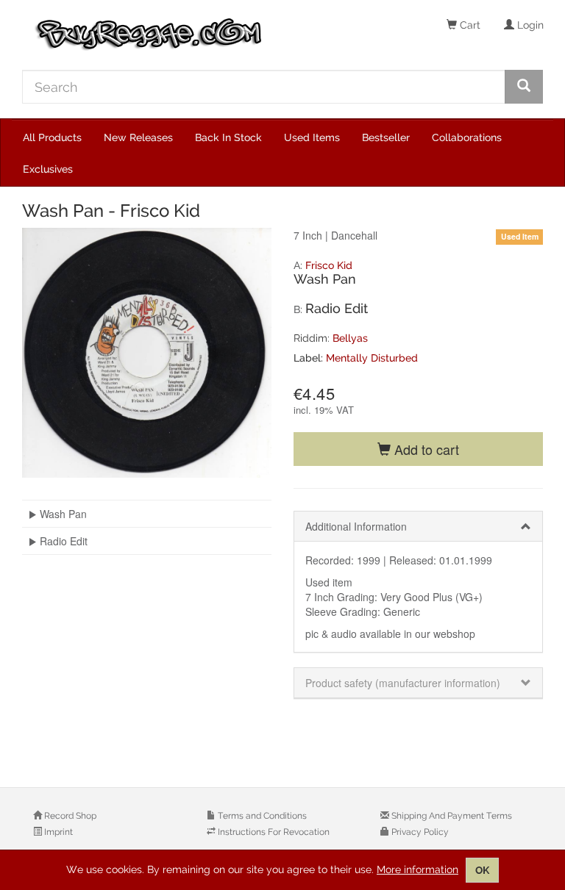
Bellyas (350, 338)
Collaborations (467, 137)
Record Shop (69, 816)
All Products (52, 137)
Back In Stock (228, 137)
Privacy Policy (419, 832)
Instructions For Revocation (273, 832)
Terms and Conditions (261, 816)
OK (482, 870)
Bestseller (386, 137)
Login (529, 25)
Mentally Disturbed (372, 358)
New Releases (138, 137)
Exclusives (48, 169)
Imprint (57, 832)
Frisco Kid (328, 265)
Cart (468, 25)
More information (417, 869)
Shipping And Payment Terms (450, 816)
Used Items (312, 137)
